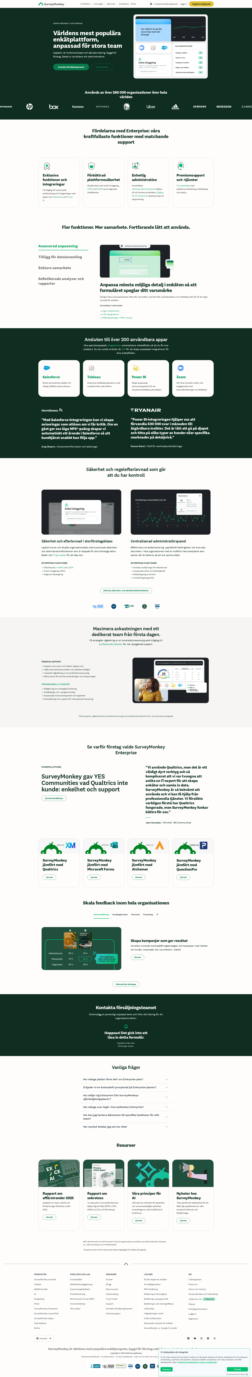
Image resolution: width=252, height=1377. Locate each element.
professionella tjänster (110, 644)
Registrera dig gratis (201, 4)
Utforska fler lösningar (126, 984)
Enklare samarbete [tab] (54, 267)
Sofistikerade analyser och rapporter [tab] (61, 281)
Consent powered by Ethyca (235, 1374)
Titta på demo (101, 67)
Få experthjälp (183, 185)
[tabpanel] (126, 948)
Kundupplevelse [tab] (120, 914)
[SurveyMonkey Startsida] (51, 4)
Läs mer (49, 877)
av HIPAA (59, 567)
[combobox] (44, 1338)
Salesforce (58, 197)
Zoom (181, 377)
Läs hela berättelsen (54, 798)
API (123, 349)
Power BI (139, 377)
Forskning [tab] (148, 914)
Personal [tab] (135, 914)
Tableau (93, 377)
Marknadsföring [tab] (101, 914)
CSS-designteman (111, 314)
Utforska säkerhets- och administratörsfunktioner (126, 590)
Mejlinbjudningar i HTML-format (117, 317)
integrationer (114, 345)
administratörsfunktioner (143, 189)
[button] (126, 1079)
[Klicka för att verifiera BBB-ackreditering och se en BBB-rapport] (94, 1367)
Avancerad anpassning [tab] (58, 246)
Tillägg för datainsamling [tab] (60, 257)
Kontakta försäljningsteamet (166, 4)
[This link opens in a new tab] (188, 1338)
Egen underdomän (111, 311)
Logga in (183, 4)
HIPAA (90, 189)
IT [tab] (157, 914)
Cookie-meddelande (207, 1362)
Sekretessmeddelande (188, 1362)
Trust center (59, 555)
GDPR (100, 189)
